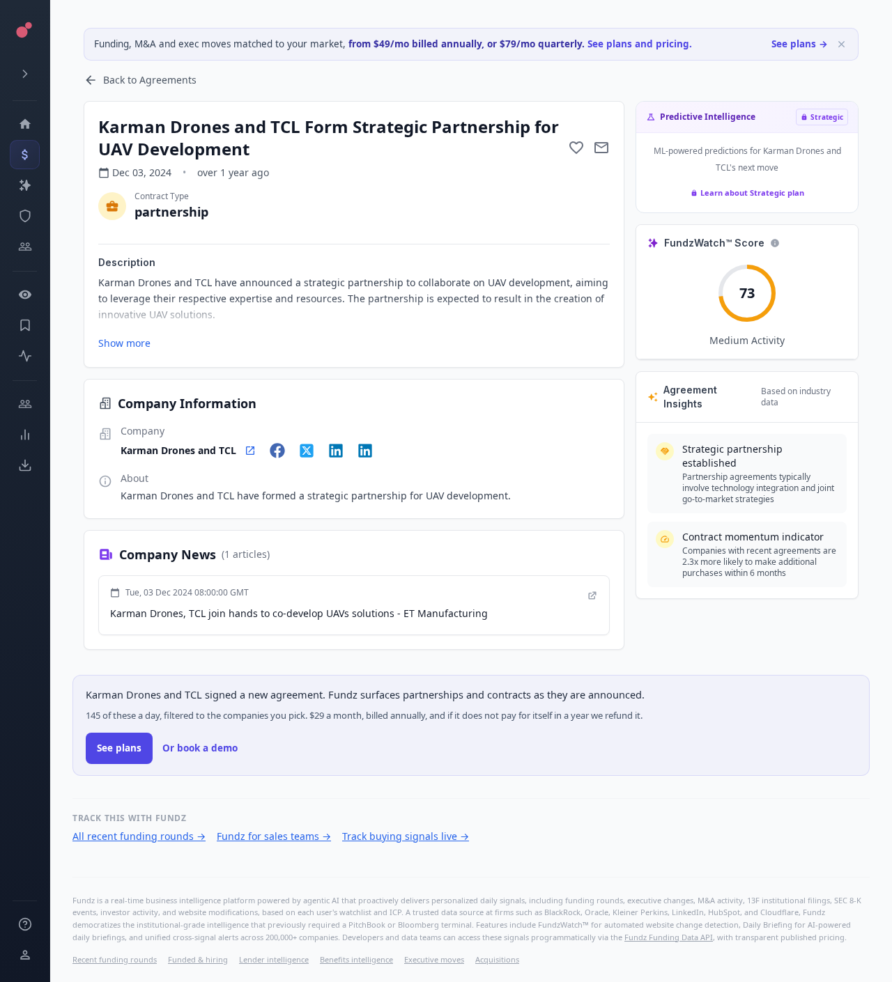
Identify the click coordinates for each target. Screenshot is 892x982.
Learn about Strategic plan (752, 192)
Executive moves (434, 959)
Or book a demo (200, 748)
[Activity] (25, 356)
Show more (124, 343)
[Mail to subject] (601, 147)
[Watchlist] (25, 294)
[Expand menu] (25, 73)
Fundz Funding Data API (668, 937)
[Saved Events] (25, 325)
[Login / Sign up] (25, 954)
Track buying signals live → (405, 836)
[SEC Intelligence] (25, 216)
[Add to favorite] (576, 147)
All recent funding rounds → (139, 836)
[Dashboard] (25, 124)
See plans (119, 748)
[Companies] (25, 185)
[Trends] (25, 434)
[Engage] (25, 404)
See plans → (799, 44)
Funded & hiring (198, 959)
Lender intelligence (274, 959)
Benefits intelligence (356, 959)
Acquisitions (497, 959)
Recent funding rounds (114, 959)
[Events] (25, 154)
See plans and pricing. (639, 44)
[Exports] (25, 465)
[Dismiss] (841, 44)
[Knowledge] (25, 924)
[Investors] (25, 246)
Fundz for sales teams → (274, 836)
